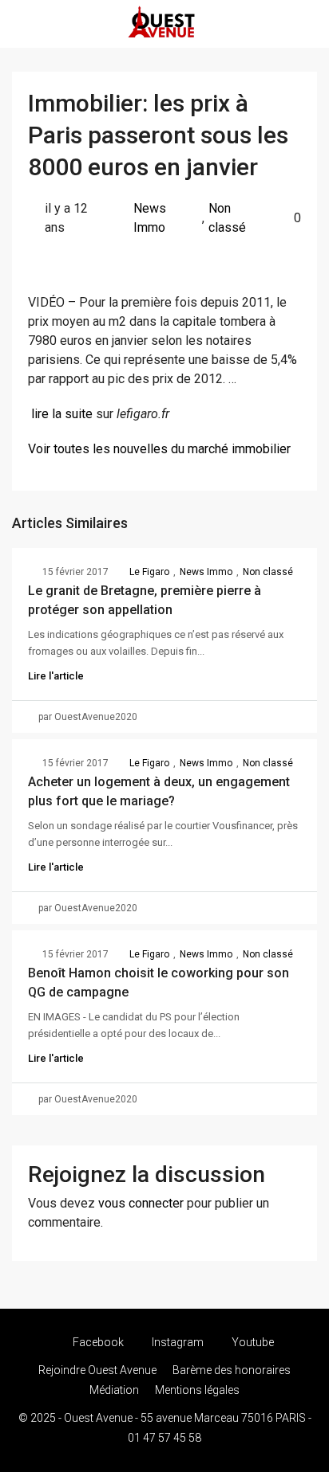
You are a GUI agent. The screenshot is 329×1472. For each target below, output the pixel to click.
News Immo (149, 218)
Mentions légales (197, 1390)
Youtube (251, 1342)
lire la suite (62, 413)
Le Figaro (149, 571)
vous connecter (141, 1203)
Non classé (227, 218)
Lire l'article (56, 676)
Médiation (114, 1390)
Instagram (176, 1342)
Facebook (97, 1342)
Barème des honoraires (231, 1370)
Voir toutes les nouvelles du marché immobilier (159, 448)
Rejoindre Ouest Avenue (97, 1370)
